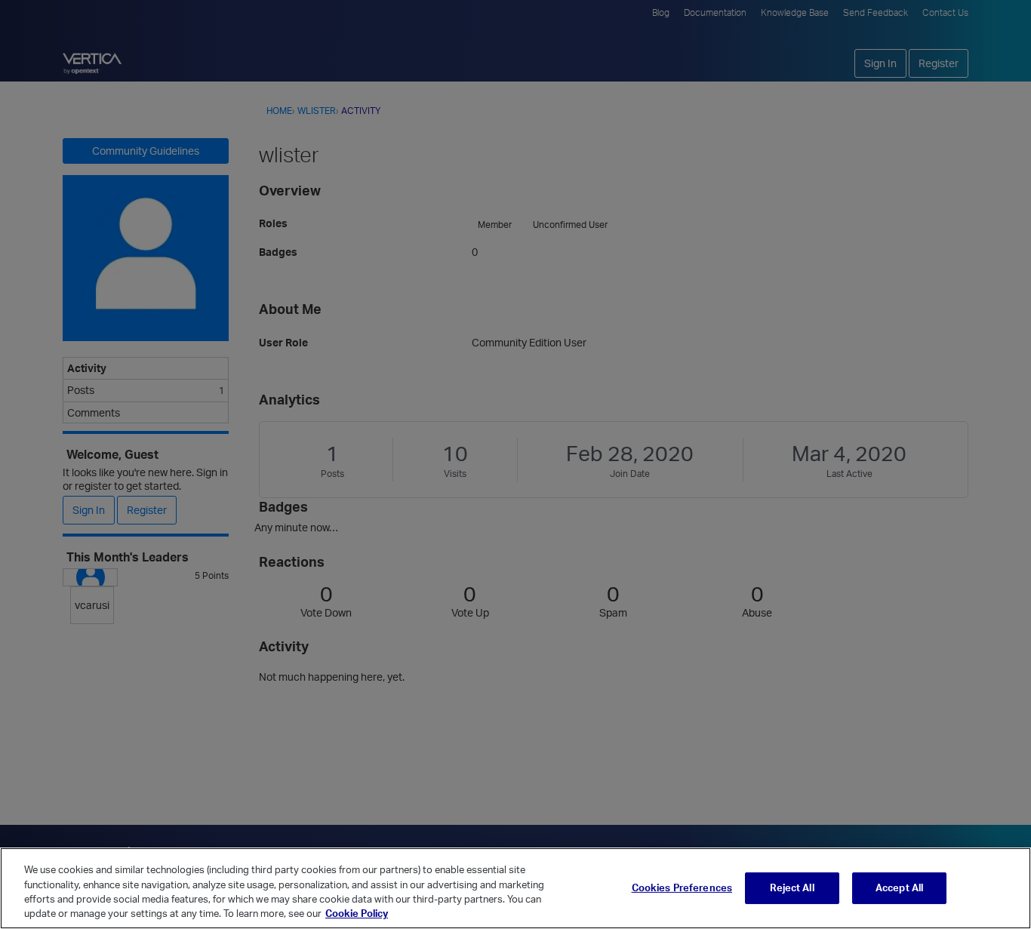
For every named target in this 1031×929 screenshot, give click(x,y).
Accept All (899, 887)
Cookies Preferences (682, 887)
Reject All (792, 887)
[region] (515, 888)
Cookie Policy (356, 913)
